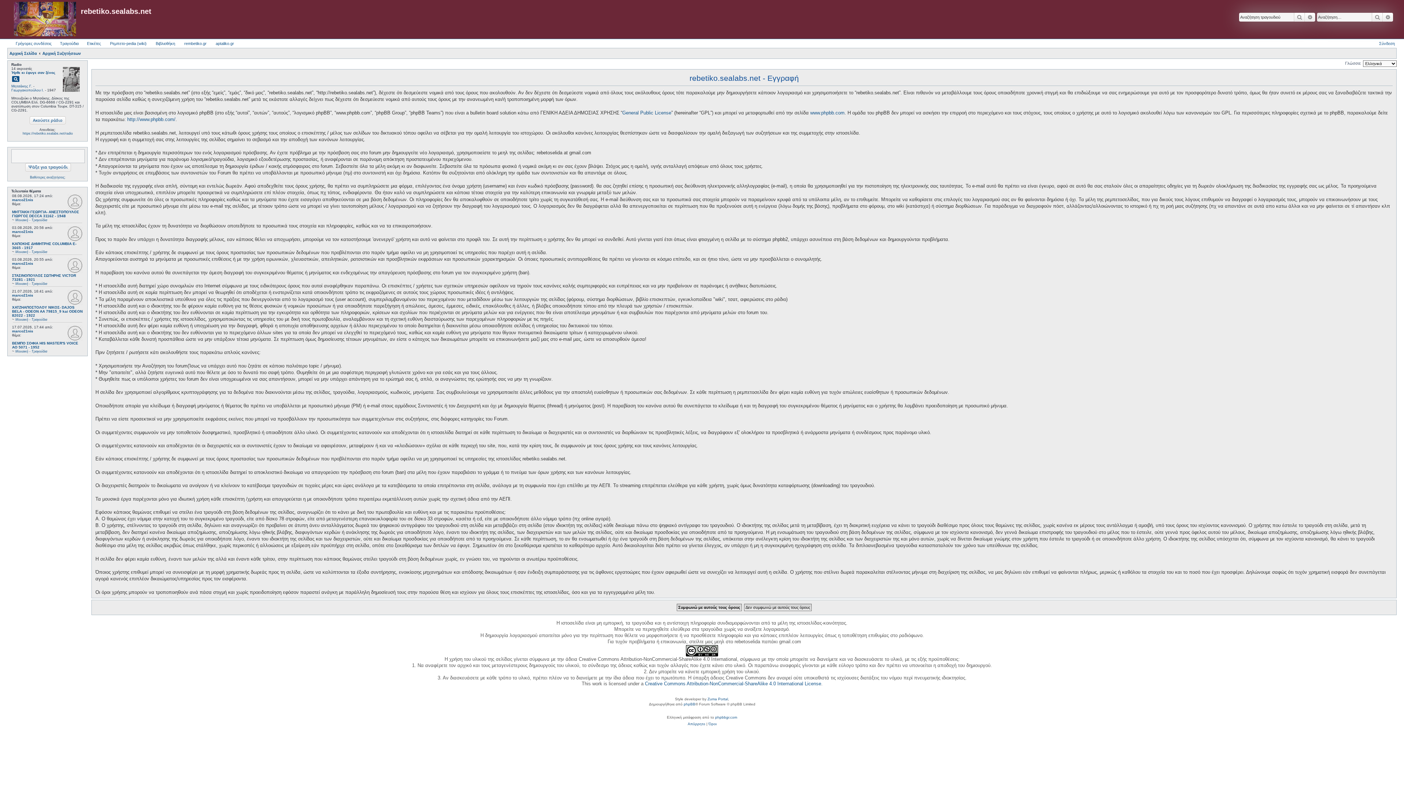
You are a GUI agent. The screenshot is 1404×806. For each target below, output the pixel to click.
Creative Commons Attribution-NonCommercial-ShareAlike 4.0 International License (733, 683)
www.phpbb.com (827, 113)
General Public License (646, 113)
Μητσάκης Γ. (21, 86)
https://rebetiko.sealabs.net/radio (48, 133)
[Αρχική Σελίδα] (45, 19)
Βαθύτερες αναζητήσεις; (47, 177)
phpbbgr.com (726, 717)
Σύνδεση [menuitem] (1387, 43)
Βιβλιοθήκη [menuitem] (165, 43)
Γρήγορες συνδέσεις (34, 43)
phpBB (689, 704)
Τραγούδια (69, 43)
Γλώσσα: (1353, 63)
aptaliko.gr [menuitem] (225, 43)
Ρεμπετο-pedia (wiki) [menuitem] (128, 43)
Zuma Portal (717, 699)
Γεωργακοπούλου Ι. (27, 90)
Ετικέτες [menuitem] (94, 43)
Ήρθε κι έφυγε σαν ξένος (33, 73)
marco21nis (22, 200)
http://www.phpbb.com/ (151, 119)
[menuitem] (696, 724)
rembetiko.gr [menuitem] (195, 43)
